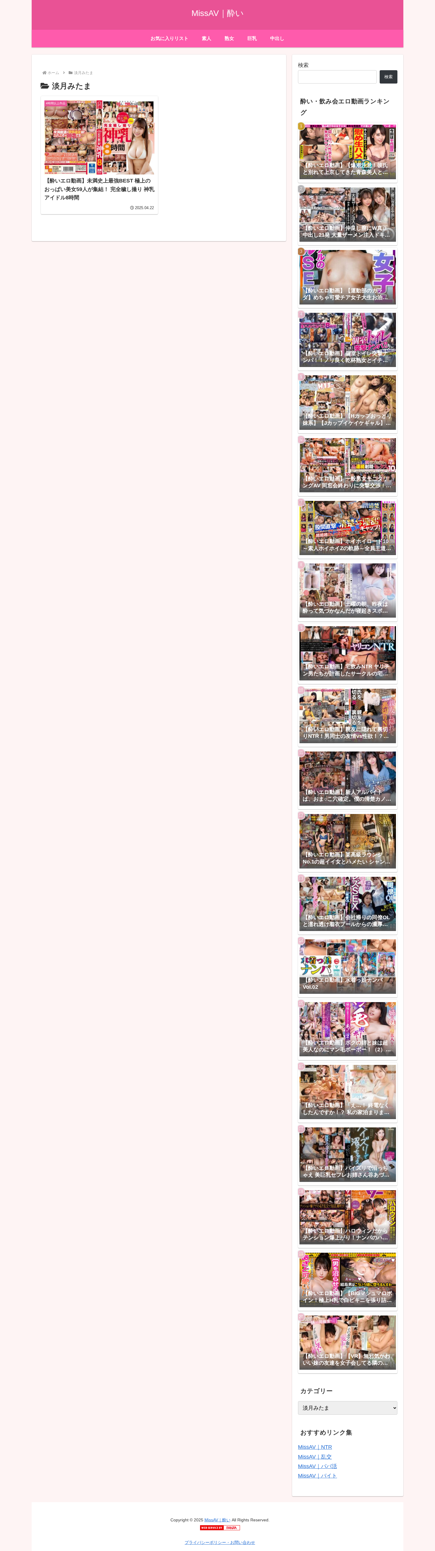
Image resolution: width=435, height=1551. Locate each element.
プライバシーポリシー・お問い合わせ (220, 1542)
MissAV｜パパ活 (317, 1466)
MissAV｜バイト (317, 1476)
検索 (303, 65)
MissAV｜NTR (315, 1447)
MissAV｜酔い (217, 1520)
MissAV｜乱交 (315, 1457)
